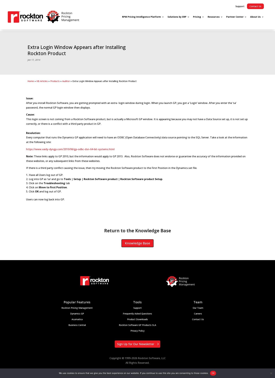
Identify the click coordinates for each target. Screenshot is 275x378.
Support (239, 6)
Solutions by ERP (177, 16)
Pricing (197, 16)
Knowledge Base (137, 243)
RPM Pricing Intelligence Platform (141, 16)
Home (31, 81)
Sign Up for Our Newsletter (135, 344)
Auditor (66, 81)
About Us (255, 16)
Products (55, 81)
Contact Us (255, 6)
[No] (271, 373)
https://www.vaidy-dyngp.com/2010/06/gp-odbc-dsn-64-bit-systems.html (70, 149)
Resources (214, 16)
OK (213, 373)
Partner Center (234, 16)
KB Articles (42, 81)
